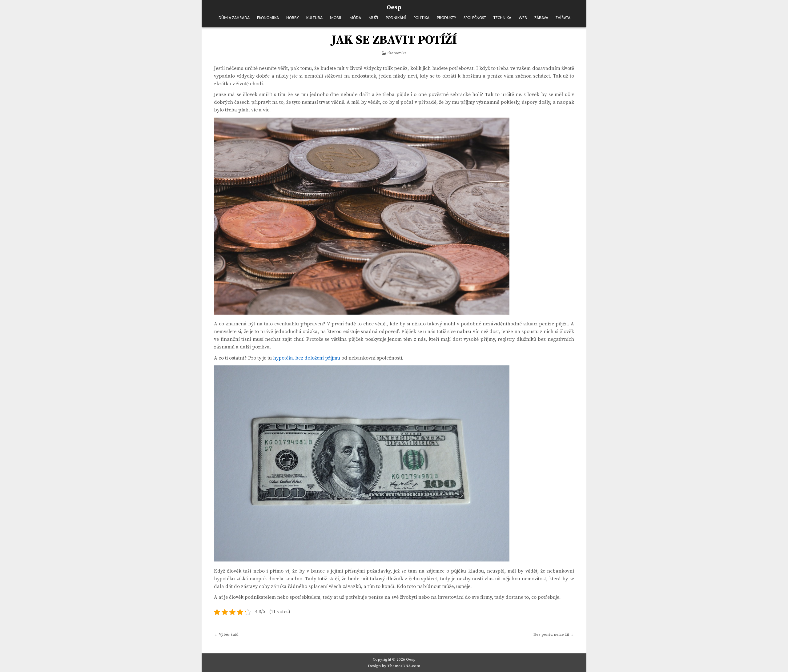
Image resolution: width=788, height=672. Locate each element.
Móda (355, 18)
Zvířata (563, 18)
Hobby (292, 18)
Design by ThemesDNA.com (394, 665)
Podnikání (396, 18)
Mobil (336, 18)
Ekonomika (268, 18)
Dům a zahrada (234, 18)
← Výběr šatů (226, 634)
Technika (502, 18)
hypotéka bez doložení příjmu (306, 358)
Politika (421, 18)
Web (523, 18)
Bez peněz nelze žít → (553, 634)
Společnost (475, 18)
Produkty (446, 18)
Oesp (394, 7)
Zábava (541, 18)
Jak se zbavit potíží (394, 40)
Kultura (314, 18)
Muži (373, 18)
